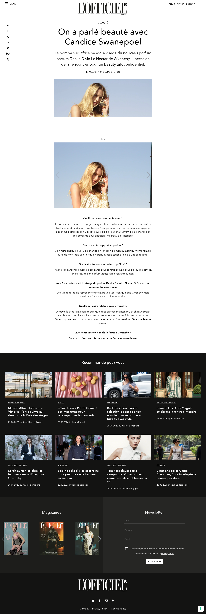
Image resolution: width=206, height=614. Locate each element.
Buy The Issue (176, 4)
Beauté (103, 22)
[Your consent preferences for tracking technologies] (201, 609)
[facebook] (7, 31)
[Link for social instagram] (106, 601)
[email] (7, 26)
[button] (148, 175)
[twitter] (7, 48)
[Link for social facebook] (99, 601)
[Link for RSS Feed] (112, 601)
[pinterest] (7, 37)
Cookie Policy (118, 608)
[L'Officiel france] (103, 8)
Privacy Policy (167, 553)
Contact (84, 608)
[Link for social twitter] (93, 601)
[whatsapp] (7, 54)
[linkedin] (7, 43)
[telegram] (7, 59)
